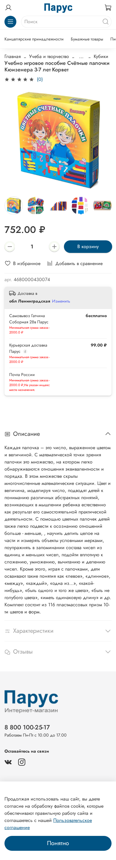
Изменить (61, 301)
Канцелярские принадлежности (34, 39)
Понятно (58, 843)
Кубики (101, 56)
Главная (12, 56)
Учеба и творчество (49, 56)
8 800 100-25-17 (27, 727)
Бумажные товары (87, 39)
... (81, 56)
